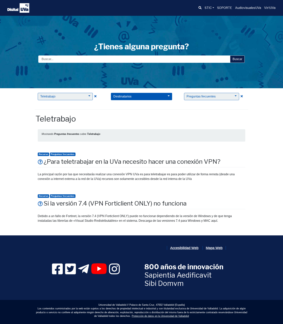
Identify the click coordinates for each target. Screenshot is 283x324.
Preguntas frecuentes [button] (201, 96)
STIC (208, 8)
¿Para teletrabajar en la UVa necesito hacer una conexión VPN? (132, 161)
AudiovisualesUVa (248, 8)
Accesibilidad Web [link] (184, 248)
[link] (57, 272)
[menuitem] (200, 8)
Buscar (237, 59)
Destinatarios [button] (122, 96)
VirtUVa (269, 8)
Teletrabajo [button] (47, 96)
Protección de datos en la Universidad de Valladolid (160, 316)
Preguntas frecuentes (63, 154)
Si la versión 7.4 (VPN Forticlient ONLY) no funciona (115, 203)
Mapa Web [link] (214, 248)
